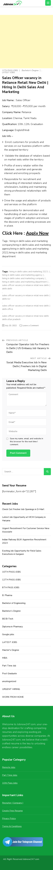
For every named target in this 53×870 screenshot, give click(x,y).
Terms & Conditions (12, 826)
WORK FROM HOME (13, 697)
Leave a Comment (30, 325)
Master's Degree (10, 650)
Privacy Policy (9, 818)
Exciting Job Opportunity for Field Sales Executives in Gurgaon (21, 552)
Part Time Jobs (9, 775)
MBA (4, 657)
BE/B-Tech (7, 618)
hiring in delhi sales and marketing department (24, 281)
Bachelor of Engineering (13, 603)
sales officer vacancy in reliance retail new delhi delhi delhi (25, 287)
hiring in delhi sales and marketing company (23, 278)
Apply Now (37, 233)
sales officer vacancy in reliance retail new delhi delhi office (25, 307)
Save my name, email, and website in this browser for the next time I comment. (26, 441)
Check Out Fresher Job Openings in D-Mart (23, 509)
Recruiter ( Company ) (12, 802)
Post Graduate (9, 673)
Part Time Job (9, 665)
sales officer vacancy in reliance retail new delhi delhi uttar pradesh (25, 317)
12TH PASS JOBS (10, 71)
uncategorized (9, 681)
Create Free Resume (12, 810)
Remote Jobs (8, 767)
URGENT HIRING (11, 689)
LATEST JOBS (8, 73)
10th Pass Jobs (10, 783)
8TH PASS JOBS (10, 587)
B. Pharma (7, 595)
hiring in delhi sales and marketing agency (22, 275)
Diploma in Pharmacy (12, 626)
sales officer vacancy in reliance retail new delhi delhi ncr (25, 297)
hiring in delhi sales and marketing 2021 (28, 271)
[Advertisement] (26, 41)
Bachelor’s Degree (30, 71)
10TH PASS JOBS (11, 571)
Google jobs (8, 634)
